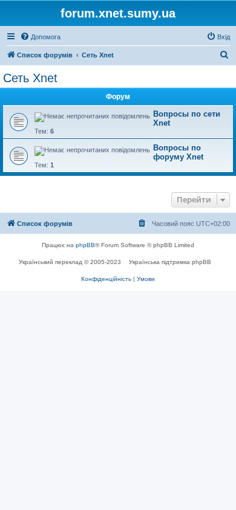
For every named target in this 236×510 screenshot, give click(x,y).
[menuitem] (40, 37)
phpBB (85, 245)
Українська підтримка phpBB (170, 262)
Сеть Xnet (30, 78)
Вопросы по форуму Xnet (178, 152)
